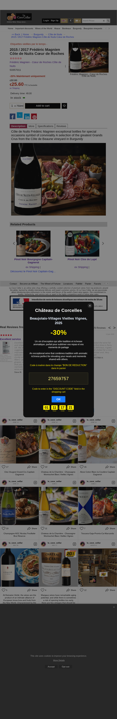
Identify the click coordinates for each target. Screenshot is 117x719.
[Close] (90, 305)
